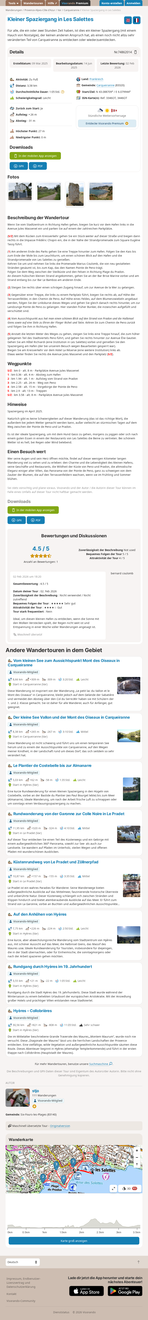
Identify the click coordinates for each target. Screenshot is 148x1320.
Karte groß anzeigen (74, 1241)
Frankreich (96, 79)
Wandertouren (33, 3)
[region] (74, 1169)
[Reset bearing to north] (137, 1164)
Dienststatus (61, 1312)
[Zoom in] (137, 1150)
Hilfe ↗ (52, 3)
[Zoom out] (137, 1157)
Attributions (13, 1191)
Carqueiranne (105, 85)
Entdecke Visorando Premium (105, 123)
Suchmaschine (99, 1064)
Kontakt (11, 1294)
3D (131, 1188)
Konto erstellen (112, 3)
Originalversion (60, 1126)
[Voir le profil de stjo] (18, 1098)
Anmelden (133, 3)
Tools (12, 3)
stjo (35, 1090)
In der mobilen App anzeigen (38, 156)
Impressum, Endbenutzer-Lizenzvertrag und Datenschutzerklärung (24, 1283)
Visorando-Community (21, 1301)
